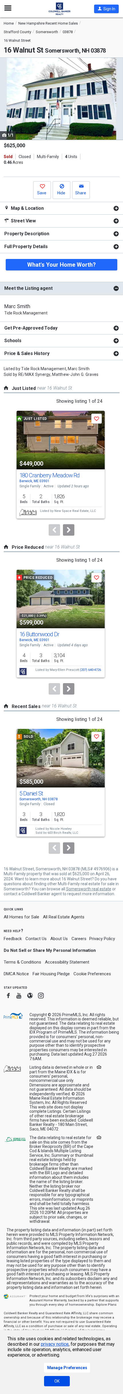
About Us (59, 938)
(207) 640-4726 (90, 670)
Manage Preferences (67, 1367)
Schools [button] (12, 340)
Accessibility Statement (67, 962)
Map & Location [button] (27, 208)
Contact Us (36, 938)
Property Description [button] (26, 233)
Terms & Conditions (22, 962)
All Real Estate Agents (63, 917)
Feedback (13, 939)
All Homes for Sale (21, 917)
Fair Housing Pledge (51, 973)
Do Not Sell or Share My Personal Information (50, 950)
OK (56, 1381)
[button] (106, 9)
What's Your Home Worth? (61, 264)
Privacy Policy (102, 938)
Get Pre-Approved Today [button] (30, 328)
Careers (79, 938)
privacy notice (55, 1344)
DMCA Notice (16, 973)
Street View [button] (23, 221)
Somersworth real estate (88, 889)
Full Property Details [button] (26, 246)
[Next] (68, 530)
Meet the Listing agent (28, 288)
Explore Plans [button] (106, 1305)
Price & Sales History (26, 353)
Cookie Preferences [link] (92, 973)
